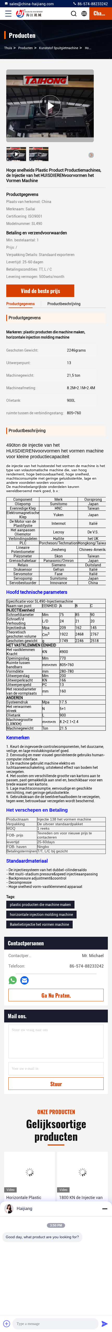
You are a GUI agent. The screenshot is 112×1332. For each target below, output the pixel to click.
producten (25, 48)
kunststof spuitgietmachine (58, 48)
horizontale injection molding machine (41, 914)
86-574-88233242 (92, 4)
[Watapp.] (12, 980)
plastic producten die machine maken (40, 905)
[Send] (105, 1323)
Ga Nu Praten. (56, 995)
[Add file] (6, 1323)
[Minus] (105, 1209)
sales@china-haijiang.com (31, 4)
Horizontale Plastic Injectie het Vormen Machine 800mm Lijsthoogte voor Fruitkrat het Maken (24, 1201)
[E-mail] (24, 980)
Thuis (8, 48)
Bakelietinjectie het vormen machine (39, 924)
